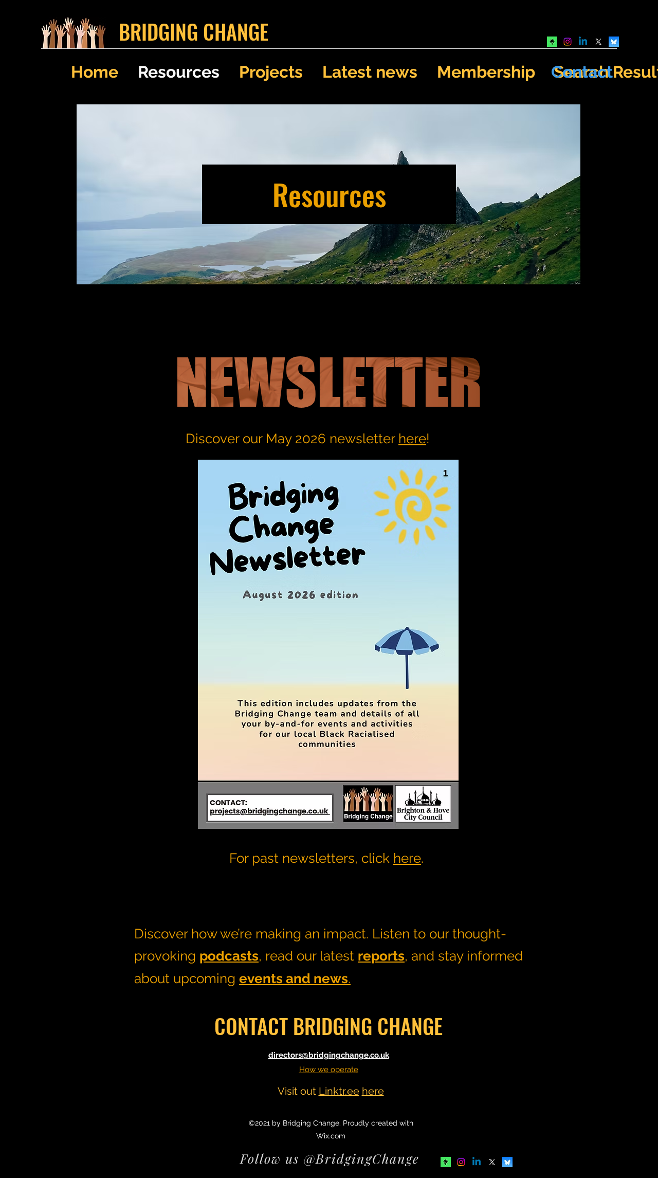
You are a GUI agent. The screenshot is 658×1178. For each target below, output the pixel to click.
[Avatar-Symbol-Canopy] (552, 42)
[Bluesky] (614, 42)
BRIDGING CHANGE (193, 31)
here (412, 438)
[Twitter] (598, 42)
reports (381, 956)
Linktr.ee (339, 1091)
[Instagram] (567, 42)
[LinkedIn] (583, 42)
